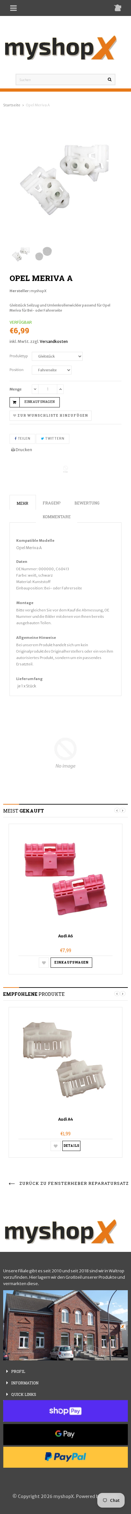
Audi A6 (65, 936)
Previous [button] (117, 810)
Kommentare (57, 516)
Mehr (22, 503)
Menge (16, 389)
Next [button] (123, 810)
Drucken (23, 449)
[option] (65, 899)
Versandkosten (54, 341)
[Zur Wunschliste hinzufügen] (44, 963)
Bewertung (87, 502)
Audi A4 (65, 1119)
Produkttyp (19, 356)
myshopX (38, 291)
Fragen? (51, 502)
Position (17, 369)
